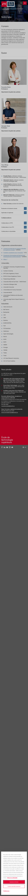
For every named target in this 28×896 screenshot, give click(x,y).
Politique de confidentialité (12, 877)
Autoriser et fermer (14, 882)
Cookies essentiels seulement (14, 886)
